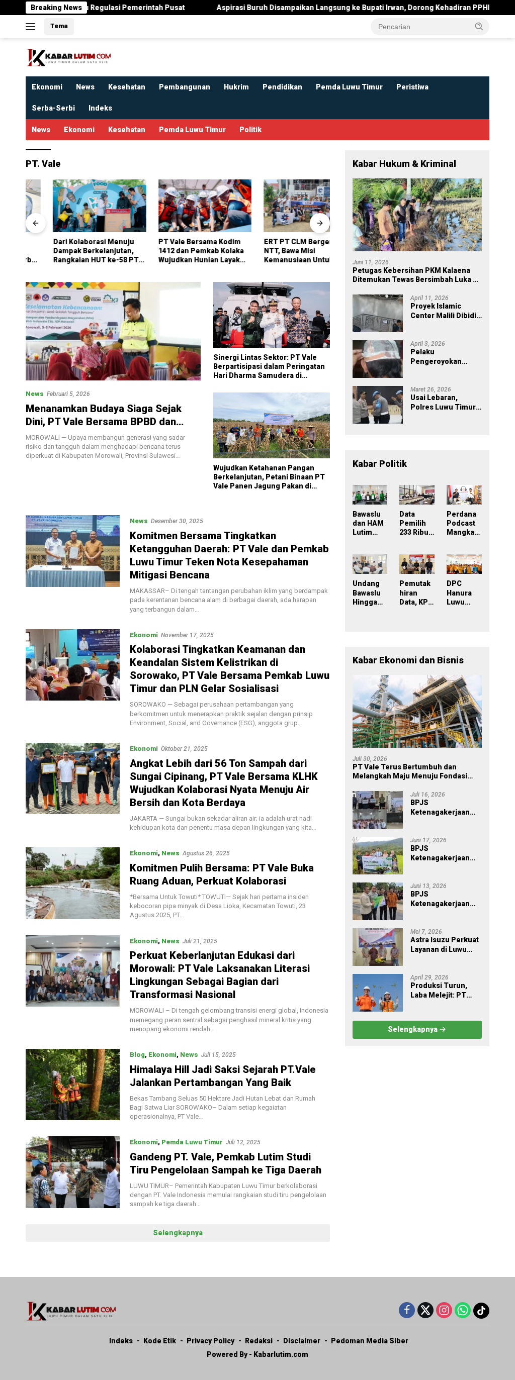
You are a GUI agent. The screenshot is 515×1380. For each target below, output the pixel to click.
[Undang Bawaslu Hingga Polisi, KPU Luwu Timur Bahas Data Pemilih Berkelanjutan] (370, 564)
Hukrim (236, 87)
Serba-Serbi (53, 108)
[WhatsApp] (463, 1311)
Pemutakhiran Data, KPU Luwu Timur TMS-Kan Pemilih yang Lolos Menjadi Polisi (416, 593)
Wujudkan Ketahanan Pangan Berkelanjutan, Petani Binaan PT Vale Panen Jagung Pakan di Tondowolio (269, 477)
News (85, 87)
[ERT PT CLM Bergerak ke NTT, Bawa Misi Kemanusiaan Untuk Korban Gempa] (283, 205)
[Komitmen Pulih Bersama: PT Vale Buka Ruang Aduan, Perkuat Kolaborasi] (73, 883)
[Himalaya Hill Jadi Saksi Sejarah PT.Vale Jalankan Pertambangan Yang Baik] (73, 1085)
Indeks (100, 108)
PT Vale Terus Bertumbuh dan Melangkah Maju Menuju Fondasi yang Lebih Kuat (410, 771)
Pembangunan (184, 87)
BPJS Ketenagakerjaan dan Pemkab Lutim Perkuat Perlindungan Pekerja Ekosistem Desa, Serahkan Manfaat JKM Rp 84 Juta (443, 807)
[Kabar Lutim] (68, 57)
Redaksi (259, 1341)
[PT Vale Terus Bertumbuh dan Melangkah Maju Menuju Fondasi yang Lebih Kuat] (417, 711)
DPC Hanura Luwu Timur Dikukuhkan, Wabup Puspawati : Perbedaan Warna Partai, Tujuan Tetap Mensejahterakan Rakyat (464, 593)
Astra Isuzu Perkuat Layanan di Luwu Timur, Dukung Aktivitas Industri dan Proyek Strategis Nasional (444, 944)
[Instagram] (444, 1311)
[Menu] (32, 26)
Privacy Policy (210, 1341)
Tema (59, 26)
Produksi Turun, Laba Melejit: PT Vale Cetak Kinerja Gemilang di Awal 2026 (441, 990)
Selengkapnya (178, 1233)
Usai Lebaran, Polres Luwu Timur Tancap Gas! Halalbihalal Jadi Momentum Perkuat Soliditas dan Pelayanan (445, 402)
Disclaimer (301, 1341)
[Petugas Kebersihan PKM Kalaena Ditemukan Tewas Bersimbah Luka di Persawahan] (417, 214)
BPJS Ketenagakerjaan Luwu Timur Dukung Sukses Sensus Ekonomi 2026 (445, 899)
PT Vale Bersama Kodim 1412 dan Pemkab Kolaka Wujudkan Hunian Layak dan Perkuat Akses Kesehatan (174, 251)
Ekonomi (47, 87)
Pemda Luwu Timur (349, 87)
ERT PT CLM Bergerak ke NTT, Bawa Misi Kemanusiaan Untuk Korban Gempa (279, 251)
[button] (479, 26)
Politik (250, 130)
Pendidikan (282, 87)
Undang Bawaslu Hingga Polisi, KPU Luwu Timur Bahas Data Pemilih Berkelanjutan (370, 593)
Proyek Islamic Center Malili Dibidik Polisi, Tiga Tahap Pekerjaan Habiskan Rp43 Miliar (445, 311)
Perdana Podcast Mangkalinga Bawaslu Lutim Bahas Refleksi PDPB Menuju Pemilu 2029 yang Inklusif (464, 523)
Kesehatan (126, 87)
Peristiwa (412, 87)
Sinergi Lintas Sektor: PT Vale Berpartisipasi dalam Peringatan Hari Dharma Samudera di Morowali (269, 366)
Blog (137, 1054)
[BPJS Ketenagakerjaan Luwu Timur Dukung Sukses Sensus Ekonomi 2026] (378, 901)
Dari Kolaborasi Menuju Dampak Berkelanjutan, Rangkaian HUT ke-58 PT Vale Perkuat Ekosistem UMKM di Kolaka (68, 251)
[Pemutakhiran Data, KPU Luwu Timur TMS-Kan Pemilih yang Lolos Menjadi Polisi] (417, 564)
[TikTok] (481, 1311)
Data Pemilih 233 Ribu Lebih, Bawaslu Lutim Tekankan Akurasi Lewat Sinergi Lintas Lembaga (416, 523)
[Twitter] (425, 1311)
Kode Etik (159, 1341)
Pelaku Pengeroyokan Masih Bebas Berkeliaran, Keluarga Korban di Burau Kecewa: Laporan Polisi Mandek (443, 356)
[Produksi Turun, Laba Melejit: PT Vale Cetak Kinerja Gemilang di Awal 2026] (378, 993)
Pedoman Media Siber (369, 1341)
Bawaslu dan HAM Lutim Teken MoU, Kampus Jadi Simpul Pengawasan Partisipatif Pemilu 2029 (369, 523)
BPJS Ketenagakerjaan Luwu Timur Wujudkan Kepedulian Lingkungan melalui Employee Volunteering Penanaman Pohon (444, 853)
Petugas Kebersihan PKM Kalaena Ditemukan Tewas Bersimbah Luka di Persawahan (416, 275)
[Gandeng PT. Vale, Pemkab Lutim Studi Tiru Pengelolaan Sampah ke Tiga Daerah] (73, 1172)
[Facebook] (407, 1311)
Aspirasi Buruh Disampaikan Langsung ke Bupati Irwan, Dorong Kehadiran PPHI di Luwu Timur (330, 8)
